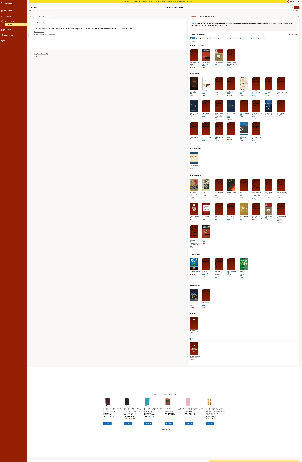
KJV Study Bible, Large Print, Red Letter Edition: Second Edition (174, 409)
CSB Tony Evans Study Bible (194, 91)
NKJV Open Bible (231, 271)
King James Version (40, 54)
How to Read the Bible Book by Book (232, 63)
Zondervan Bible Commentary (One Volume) (282, 218)
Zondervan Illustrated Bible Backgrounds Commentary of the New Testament (195, 241)
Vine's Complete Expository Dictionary (244, 273)
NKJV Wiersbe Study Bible (243, 136)
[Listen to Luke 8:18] (48, 16)
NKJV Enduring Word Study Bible (269, 114)
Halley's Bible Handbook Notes (269, 193)
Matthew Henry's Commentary (206, 217)
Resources (193, 16)
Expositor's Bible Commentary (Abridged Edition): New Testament (257, 195)
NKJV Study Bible (231, 136)
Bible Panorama (231, 192)
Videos (194, 313)
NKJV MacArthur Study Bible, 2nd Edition (206, 137)
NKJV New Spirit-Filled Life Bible (219, 136)
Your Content (211, 16)
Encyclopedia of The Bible (194, 166)
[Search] (296, 7)
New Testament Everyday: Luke (206, 303)
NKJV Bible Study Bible (194, 303)
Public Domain (38, 57)
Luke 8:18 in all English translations (44, 34)
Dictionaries (196, 254)
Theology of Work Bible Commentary (257, 217)
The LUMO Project (194, 331)
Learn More (211, 28)
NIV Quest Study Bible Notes (206, 114)
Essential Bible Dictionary (206, 272)
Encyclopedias (196, 148)
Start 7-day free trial (199, 28)
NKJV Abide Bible (244, 113)
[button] (293, 1)
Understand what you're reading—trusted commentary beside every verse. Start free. (157, 1)
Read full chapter (39, 32)
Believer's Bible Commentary (219, 193)
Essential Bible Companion (243, 193)
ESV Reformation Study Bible (219, 91)
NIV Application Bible (244, 91)
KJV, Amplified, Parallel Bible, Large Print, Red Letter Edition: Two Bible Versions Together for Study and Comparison (215, 410)
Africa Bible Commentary (193, 193)
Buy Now (107, 423)
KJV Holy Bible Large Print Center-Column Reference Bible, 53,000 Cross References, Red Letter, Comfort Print (133, 410)
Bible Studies (196, 285)
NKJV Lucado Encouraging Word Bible (195, 137)
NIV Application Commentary (231, 217)
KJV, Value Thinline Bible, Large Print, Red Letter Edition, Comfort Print (153, 409)
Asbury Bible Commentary (205, 193)
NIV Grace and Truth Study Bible (194, 114)
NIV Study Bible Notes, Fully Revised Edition (219, 115)
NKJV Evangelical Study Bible (281, 114)
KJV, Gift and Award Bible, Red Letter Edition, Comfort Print (194, 409)
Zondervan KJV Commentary (206, 63)
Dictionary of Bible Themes (195, 272)
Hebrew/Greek (202, 16)
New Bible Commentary (218, 217)
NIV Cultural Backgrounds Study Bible (282, 92)
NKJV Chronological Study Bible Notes (257, 114)
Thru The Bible (219, 62)
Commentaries (196, 175)
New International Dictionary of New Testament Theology (219, 274)
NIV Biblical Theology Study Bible (256, 92)
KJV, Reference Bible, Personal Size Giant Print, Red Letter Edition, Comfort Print (112, 409)
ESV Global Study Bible (206, 91)
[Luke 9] (185, 35)
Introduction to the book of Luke (195, 357)
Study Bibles (196, 73)
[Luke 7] (29, 35)
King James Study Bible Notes (194, 63)
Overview (195, 339)
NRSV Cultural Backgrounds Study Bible (257, 137)
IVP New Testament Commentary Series (195, 218)
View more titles (164, 429)
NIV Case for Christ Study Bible (270, 91)
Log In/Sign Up (294, 1)
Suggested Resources (198, 45)
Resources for (197, 35)
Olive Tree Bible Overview (244, 217)
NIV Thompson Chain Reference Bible (231, 115)
